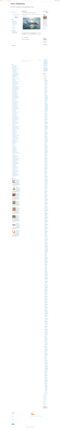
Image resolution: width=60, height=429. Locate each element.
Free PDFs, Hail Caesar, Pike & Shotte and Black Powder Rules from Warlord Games (18, 195)
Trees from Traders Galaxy (45, 268)
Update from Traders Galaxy (45, 270)
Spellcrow (13, 151)
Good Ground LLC (14, 100)
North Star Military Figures (15, 126)
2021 (44, 74)
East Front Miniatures (14, 33)
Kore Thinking (14, 111)
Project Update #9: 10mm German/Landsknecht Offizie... (46, 282)
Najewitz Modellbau (14, 122)
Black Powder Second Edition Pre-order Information (18, 231)
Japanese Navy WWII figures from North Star (46, 123)
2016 (44, 398)
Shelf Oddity (13, 148)
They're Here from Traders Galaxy (46, 272)
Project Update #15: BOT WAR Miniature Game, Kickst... (46, 130)
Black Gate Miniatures (15, 77)
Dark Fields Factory (14, 89)
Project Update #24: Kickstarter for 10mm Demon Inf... (46, 162)
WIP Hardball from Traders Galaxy (46, 302)
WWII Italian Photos (45, 144)
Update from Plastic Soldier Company (45, 352)
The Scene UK (14, 157)
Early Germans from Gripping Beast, (46, 313)
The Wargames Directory (15, 32)
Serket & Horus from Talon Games (46, 101)
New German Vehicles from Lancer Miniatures (46, 340)
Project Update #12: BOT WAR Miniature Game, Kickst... (46, 188)
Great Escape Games (15, 102)
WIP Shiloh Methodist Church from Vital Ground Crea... (46, 261)
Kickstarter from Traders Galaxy (46, 345)
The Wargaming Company (15, 158)
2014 (44, 400)
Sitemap (13, 28)
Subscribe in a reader (14, 12)
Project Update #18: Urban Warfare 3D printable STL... (46, 275)
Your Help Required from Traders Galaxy (46, 322)
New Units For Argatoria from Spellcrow (46, 117)
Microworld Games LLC (15, 118)
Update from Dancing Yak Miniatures (46, 139)
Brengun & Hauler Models (15, 81)
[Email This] (31, 33)
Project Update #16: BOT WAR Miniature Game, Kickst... (46, 92)
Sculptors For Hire (14, 22)
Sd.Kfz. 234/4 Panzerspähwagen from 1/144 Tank (46, 366)
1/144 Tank (13, 67)
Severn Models (14, 147)
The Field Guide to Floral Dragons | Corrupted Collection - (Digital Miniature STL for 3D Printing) (46, 62)
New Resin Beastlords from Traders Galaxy (46, 363)
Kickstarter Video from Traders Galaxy (46, 384)
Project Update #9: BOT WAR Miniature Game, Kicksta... (46, 200)
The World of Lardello (15, 159)
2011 (44, 403)
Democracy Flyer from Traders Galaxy (45, 316)
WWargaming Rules (14, 175)
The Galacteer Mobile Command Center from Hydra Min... (46, 103)
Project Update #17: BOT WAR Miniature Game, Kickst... (46, 88)
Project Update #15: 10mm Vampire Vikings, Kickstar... (46, 120)
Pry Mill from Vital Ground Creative (46, 305)
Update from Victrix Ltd (45, 289)
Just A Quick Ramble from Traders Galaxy (46, 389)
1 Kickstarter (13, 65)
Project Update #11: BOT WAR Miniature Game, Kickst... (46, 192)
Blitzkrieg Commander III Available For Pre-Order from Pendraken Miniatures (18, 217)
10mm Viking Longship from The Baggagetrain (46, 126)
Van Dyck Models (14, 167)
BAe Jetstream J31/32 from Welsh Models (18, 224)
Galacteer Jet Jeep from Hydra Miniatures (45, 299)
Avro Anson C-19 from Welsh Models (46, 255)
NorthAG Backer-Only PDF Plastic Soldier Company (46, 375)
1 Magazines (14, 66)
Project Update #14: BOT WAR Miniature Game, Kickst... (46, 169)
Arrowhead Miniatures (15, 74)
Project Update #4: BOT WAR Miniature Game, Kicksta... (46, 221)
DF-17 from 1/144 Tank (46, 342)
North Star (13, 125)
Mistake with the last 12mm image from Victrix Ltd (46, 287)
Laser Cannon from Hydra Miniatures (46, 350)
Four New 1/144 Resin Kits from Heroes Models (46, 291)
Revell (13, 144)
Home (13, 20)
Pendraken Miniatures (15, 135)
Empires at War (14, 93)
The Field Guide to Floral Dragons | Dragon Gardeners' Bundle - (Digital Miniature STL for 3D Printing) (46, 70)
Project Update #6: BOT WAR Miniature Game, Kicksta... (46, 214)
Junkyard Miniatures (14, 109)
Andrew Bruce (45, 19)
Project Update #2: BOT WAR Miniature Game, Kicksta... (46, 228)
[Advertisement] (16, 39)
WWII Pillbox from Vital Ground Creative (45, 265)
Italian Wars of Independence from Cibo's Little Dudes (46, 369)
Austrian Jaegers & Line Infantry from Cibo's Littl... (46, 307)
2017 (44, 397)
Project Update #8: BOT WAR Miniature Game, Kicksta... (46, 204)
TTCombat (13, 165)
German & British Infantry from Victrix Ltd (46, 337)
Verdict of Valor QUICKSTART (45, 59)
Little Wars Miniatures (15, 116)
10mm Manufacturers (14, 21)
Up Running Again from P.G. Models (46, 96)
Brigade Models (14, 82)
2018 (44, 396)
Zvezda (13, 176)
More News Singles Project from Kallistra (46, 372)
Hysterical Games (14, 106)
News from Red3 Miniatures (45, 358)
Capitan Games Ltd (14, 84)
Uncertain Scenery (14, 166)
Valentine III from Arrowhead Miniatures (46, 107)
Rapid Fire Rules (18, 201)
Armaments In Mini (14, 72)
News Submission (14, 24)
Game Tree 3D (14, 98)
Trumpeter (13, 164)
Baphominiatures (14, 75)
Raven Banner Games (15, 139)
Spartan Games (14, 150)
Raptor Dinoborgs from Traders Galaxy (46, 297)
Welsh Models (14, 172)
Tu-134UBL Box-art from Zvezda (46, 294)
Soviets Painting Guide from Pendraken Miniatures (46, 98)
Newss (13, 124)
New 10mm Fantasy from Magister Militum (46, 158)
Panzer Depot (14, 131)
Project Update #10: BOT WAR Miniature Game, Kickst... (46, 197)
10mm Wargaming (17, 4)
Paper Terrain (14, 133)
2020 (44, 75)
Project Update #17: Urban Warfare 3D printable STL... (46, 278)
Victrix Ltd (13, 169)
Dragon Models (14, 90)
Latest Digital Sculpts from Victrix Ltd (46, 146)
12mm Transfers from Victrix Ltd (46, 324)
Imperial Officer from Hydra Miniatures (46, 332)
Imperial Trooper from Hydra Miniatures (46, 381)
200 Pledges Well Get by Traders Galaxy (46, 327)
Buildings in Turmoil (14, 83)
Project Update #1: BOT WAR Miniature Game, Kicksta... (46, 232)
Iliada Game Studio (14, 107)
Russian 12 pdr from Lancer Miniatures (46, 151)
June (45, 77)
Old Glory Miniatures (14, 127)
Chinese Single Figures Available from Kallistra (46, 243)
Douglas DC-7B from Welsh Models (46, 153)
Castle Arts (13, 85)
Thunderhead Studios (15, 160)
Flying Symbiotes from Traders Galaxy (46, 360)
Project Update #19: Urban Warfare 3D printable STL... (46, 251)
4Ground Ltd (13, 69)
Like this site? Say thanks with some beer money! (45, 42)
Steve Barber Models (14, 152)
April (45, 79)
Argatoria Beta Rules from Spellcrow (46, 81)
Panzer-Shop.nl (14, 132)
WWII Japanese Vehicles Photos (46, 149)
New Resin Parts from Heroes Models (45, 347)
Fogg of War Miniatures (15, 97)
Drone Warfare (45, 67)
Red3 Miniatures (14, 142)
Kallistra (13, 110)
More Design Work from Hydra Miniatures (45, 137)
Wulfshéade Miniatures (15, 174)
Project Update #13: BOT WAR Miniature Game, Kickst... (46, 173)
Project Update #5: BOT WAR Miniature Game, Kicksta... (46, 218)
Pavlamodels (14, 134)
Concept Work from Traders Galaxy (46, 335)
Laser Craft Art (14, 114)
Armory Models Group (15, 73)
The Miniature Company (15, 156)
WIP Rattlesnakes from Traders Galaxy (46, 319)
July (44, 76)
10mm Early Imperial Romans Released (18, 188)
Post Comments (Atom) (28, 61)
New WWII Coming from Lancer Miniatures (46, 378)
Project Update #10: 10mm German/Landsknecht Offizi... (46, 240)
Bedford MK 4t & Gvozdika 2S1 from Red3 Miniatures (46, 165)
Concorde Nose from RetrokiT (46, 249)
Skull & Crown (14, 149)
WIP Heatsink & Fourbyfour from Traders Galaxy (46, 330)
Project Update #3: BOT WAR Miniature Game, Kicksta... (46, 225)
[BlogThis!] (32, 33)
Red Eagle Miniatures (15, 141)
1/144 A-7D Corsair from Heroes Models (46, 156)
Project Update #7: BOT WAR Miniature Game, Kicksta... (46, 211)
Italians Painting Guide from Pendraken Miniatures (46, 109)
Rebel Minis (13, 140)
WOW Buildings (14, 173)
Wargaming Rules (14, 23)
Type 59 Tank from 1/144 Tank (45, 112)
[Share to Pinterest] (34, 33)
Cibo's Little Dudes (14, 86)
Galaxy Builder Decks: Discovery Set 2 (46, 66)
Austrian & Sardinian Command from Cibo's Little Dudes (46, 246)
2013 (44, 401)
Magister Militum (14, 117)
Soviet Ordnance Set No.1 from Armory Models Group (46, 84)
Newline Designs (14, 123)
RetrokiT (13, 143)
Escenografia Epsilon (15, 94)
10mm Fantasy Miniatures (15, 68)
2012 (44, 402)
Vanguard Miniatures (14, 168)
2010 (44, 404)
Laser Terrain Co (14, 115)
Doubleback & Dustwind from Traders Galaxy (46, 386)
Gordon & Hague (14, 101)
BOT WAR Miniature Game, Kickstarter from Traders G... (46, 236)
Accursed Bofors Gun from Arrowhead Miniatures (46, 180)
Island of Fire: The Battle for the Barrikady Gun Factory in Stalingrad (18, 209)
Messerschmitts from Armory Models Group (46, 355)
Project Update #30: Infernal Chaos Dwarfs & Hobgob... (46, 133)
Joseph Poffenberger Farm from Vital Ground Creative (46, 258)
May (45, 78)
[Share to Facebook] (33, 33)
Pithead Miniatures (14, 136)
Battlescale (13, 76)
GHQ (13, 99)
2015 (44, 399)
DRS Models (13, 91)
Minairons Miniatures (14, 119)
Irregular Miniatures (14, 108)
